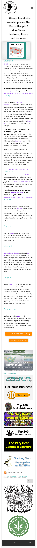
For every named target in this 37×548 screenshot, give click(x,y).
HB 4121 (11, 285)
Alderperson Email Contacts (18, 169)
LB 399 (27, 175)
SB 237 (6, 64)
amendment (18, 175)
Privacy (6, 543)
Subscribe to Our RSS (15, 472)
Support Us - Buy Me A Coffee (17, 334)
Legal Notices (15, 543)
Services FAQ (27, 543)
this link (18, 141)
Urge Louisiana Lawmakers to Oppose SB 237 (18, 93)
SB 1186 (19, 209)
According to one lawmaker (21, 182)
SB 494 (11, 233)
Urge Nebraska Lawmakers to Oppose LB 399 (18, 197)
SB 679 (19, 316)
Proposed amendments (11, 253)
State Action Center (17, 192)
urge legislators (10, 91)
